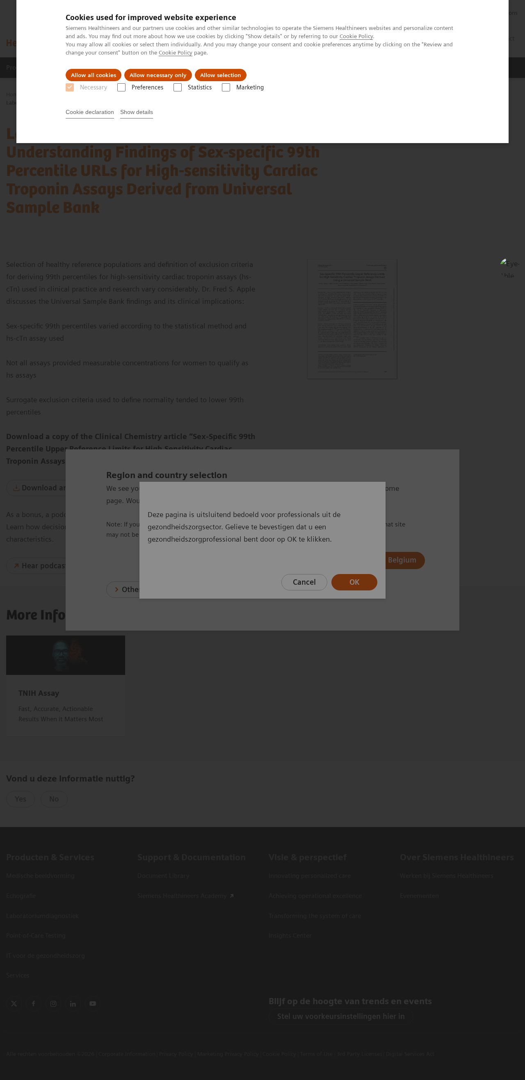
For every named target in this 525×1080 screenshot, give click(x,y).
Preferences (147, 87)
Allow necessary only (158, 75)
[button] (510, 267)
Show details (136, 112)
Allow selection (220, 75)
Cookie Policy (356, 36)
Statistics (200, 87)
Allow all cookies (93, 75)
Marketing (250, 87)
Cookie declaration (90, 112)
